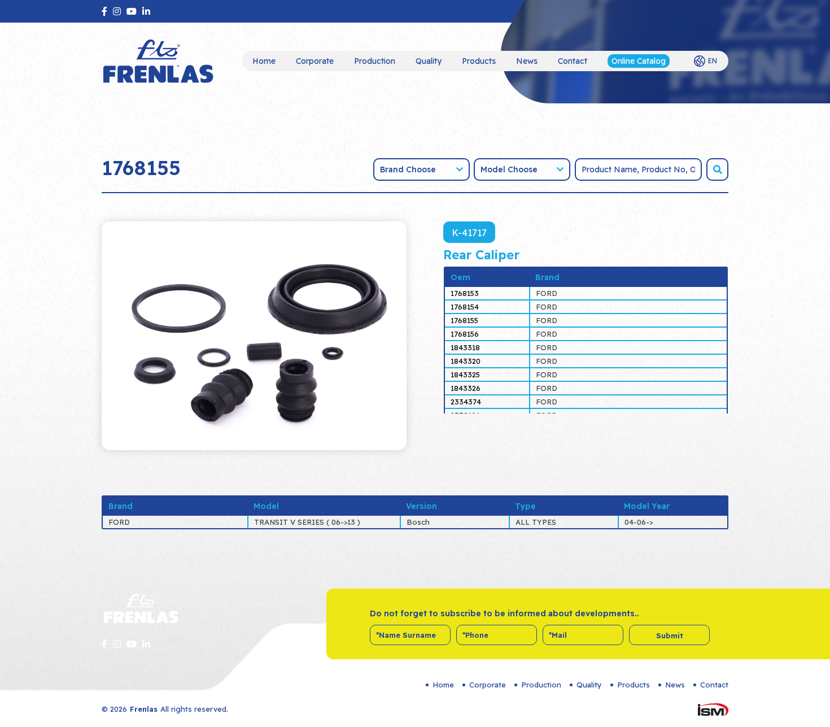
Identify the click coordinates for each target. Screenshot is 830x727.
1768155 (464, 320)
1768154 (465, 306)
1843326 (465, 388)
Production (374, 61)
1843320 (465, 360)
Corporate (315, 61)
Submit (669, 635)
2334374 (466, 401)
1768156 (465, 333)
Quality (429, 61)
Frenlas (144, 709)
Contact (572, 61)
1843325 (465, 374)
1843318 (465, 347)
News (527, 61)
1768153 (465, 293)
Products (479, 61)
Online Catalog (638, 61)
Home (264, 61)
